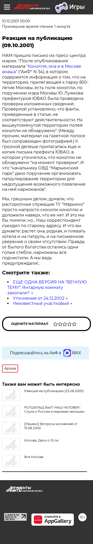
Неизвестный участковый (41, 303)
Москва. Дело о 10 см (41, 440)
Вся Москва (33, 457)
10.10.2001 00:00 (16, 21)
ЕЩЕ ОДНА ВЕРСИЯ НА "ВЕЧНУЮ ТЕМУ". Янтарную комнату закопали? (47, 287)
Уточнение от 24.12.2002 (38, 298)
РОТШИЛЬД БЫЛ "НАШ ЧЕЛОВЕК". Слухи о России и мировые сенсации (54, 409)
